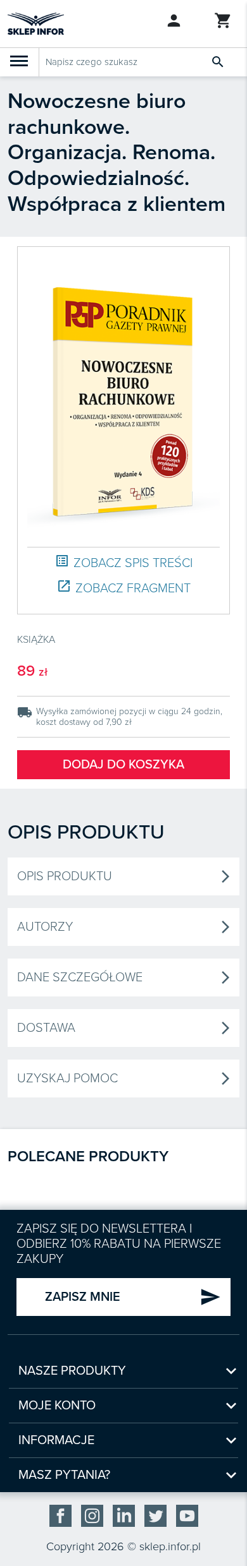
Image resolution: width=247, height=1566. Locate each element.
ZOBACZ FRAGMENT (123, 587)
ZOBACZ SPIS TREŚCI (123, 562)
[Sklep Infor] (36, 22)
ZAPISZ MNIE (133, 1297)
